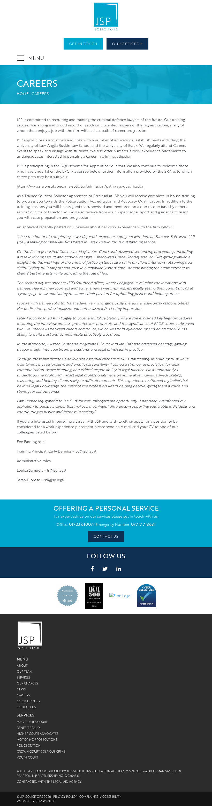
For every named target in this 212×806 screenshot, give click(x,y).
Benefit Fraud (28, 727)
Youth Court (27, 757)
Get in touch (83, 43)
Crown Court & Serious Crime (41, 751)
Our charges (27, 683)
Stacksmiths (45, 801)
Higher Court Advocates (37, 733)
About (22, 665)
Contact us (106, 536)
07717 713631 (143, 524)
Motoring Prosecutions (37, 739)
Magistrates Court (32, 721)
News (21, 689)
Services (23, 677)
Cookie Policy (28, 701)
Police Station (29, 745)
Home (22, 93)
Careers (23, 695)
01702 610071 (81, 524)
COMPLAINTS (88, 796)
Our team (24, 671)
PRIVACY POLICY (65, 796)
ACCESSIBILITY (110, 796)
